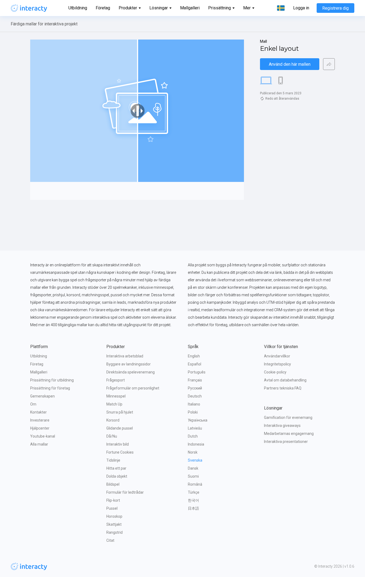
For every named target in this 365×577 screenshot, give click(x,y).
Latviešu (195, 428)
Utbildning (77, 7)
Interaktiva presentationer (286, 441)
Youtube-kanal (42, 436)
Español (194, 364)
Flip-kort (113, 500)
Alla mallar (39, 444)
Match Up (114, 404)
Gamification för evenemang (288, 417)
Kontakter (38, 412)
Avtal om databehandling (285, 380)
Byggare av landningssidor (128, 364)
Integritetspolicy (277, 364)
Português (196, 372)
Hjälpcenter (39, 428)
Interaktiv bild (117, 444)
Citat (110, 540)
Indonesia (196, 444)
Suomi (193, 476)
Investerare (39, 420)
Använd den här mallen (289, 64)
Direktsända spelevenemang (130, 372)
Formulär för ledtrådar (125, 492)
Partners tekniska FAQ (282, 388)
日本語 (193, 508)
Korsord (112, 420)
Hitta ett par (116, 468)
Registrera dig (335, 8)
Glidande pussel (119, 428)
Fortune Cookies (120, 452)
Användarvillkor (277, 356)
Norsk (192, 452)
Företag (103, 7)
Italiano (194, 404)
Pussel (112, 508)
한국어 (193, 500)
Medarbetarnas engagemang (289, 433)
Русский (195, 388)
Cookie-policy (275, 372)
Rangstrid (114, 532)
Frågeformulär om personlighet (132, 388)
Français (195, 380)
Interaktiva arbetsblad (124, 356)
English (194, 356)
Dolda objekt (116, 476)
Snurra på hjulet (119, 412)
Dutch (193, 436)
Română (195, 484)
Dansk (193, 468)
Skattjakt (114, 524)
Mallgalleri (190, 7)
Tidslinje (113, 460)
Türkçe (193, 492)
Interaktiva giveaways (282, 425)
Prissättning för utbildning (52, 380)
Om (33, 404)
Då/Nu (111, 436)
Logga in (301, 8)
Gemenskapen (42, 396)
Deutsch (195, 396)
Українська (197, 420)
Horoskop (114, 516)
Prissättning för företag (50, 388)
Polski (193, 412)
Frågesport (115, 380)
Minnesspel (116, 396)
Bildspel (112, 484)
